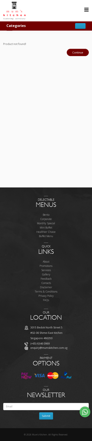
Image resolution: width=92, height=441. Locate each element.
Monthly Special (46, 223)
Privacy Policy (46, 296)
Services (46, 270)
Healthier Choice (46, 232)
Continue (77, 52)
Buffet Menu (46, 236)
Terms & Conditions (46, 291)
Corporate (46, 219)
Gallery (46, 274)
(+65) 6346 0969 (40, 343)
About (46, 261)
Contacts (46, 283)
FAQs (46, 300)
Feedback (46, 279)
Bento (46, 215)
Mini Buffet (46, 227)
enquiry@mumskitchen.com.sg (48, 348)
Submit (46, 416)
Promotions (46, 266)
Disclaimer (46, 287)
